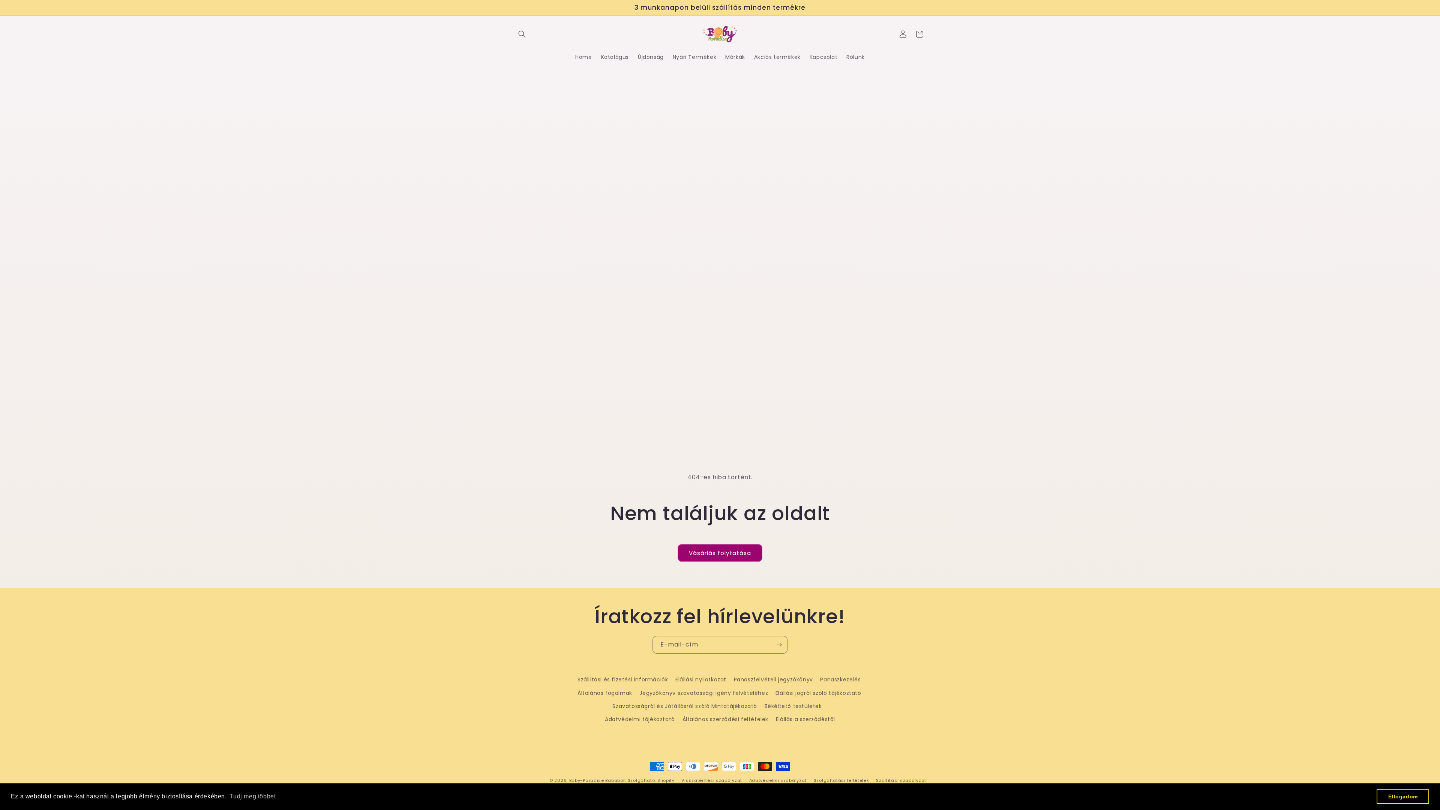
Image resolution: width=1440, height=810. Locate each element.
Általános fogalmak (605, 693)
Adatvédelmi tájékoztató (640, 719)
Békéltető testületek (793, 706)
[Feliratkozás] (779, 645)
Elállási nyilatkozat (700, 679)
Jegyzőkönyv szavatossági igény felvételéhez (703, 693)
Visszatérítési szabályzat (711, 780)
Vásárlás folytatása (720, 553)
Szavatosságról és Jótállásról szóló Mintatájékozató (684, 706)
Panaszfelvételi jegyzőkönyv (773, 679)
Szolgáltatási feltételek (841, 780)
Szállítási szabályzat (901, 780)
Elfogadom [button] (1403, 797)
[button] (522, 34)
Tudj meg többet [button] (253, 796)
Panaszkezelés (840, 679)
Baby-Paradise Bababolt (597, 780)
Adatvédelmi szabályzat (778, 780)
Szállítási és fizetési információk (623, 679)
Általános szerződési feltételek (725, 719)
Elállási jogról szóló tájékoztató (818, 693)
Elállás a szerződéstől (805, 719)
